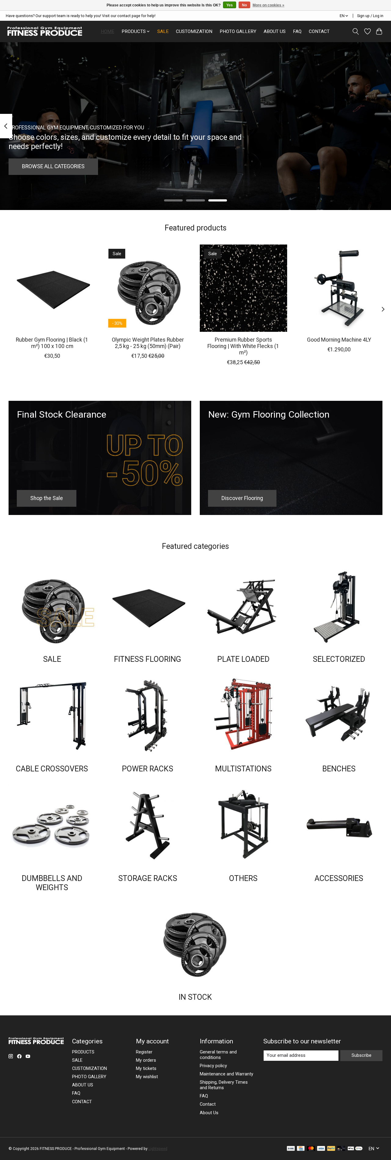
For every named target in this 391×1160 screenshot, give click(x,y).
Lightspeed (157, 1149)
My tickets (146, 1068)
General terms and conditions (218, 1054)
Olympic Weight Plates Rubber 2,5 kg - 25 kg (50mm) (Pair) (147, 343)
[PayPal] (331, 1149)
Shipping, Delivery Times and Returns (224, 1084)
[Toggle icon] (355, 31)
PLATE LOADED (243, 659)
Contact (208, 1104)
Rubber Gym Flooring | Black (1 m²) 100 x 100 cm (52, 343)
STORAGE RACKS (147, 878)
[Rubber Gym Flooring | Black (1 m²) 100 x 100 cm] (52, 288)
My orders (146, 1060)
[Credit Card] (301, 1149)
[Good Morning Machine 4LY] (339, 288)
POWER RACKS (147, 768)
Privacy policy (213, 1065)
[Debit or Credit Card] (341, 1149)
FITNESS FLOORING (147, 659)
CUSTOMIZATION (194, 31)
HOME (107, 31)
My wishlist (147, 1076)
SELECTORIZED (339, 659)
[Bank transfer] (291, 1149)
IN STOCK (195, 997)
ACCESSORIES (339, 878)
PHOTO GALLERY (238, 31)
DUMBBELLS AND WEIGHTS (52, 883)
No (244, 5)
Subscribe (361, 1055)
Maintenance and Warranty (226, 1074)
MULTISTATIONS (243, 768)
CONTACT (319, 31)
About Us (209, 1112)
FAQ (297, 31)
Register (144, 1052)
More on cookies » (268, 5)
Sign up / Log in (370, 16)
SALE (163, 31)
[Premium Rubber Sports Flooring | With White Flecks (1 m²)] (243, 288)
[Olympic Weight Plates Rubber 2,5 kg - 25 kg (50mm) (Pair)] (148, 288)
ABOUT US (275, 31)
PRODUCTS (83, 1052)
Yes (229, 5)
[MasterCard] (311, 1149)
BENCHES (339, 768)
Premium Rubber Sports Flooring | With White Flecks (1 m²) (243, 346)
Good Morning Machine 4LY (339, 340)
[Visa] (321, 1149)
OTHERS (243, 878)
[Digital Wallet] (355, 1149)
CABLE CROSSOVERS (52, 768)
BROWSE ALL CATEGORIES (53, 166)
